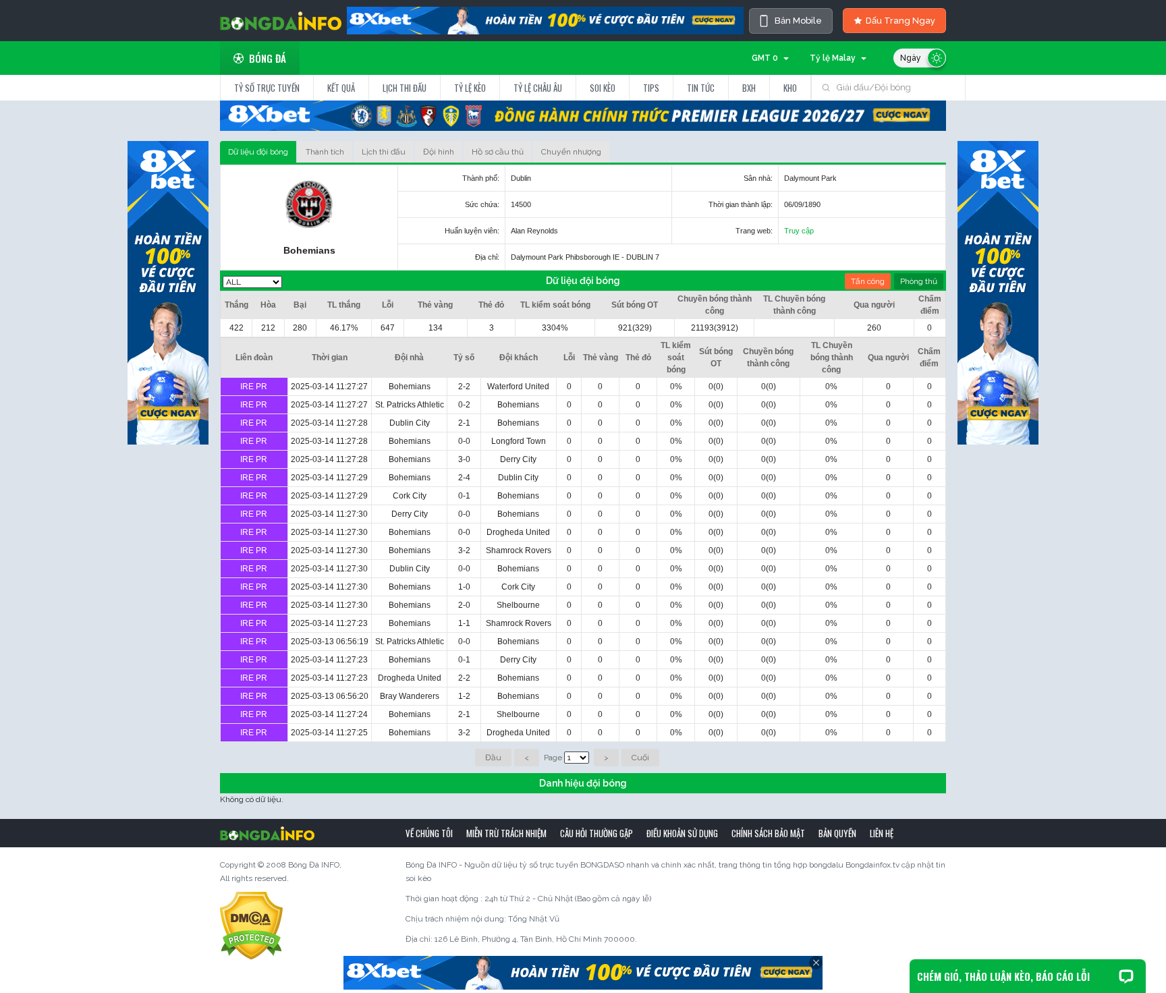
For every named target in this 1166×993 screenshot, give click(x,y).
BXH (749, 87)
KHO (790, 87)
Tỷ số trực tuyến (267, 87)
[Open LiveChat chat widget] (1126, 976)
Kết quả (341, 87)
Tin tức (701, 87)
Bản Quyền (837, 833)
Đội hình (438, 152)
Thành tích (325, 152)
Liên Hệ (881, 833)
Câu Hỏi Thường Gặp (596, 833)
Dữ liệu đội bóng (258, 152)
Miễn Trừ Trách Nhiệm (506, 833)
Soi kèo (602, 87)
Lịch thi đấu (404, 87)
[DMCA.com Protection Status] (251, 925)
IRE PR (253, 386)
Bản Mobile (798, 21)
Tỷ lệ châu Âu (537, 87)
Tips (651, 87)
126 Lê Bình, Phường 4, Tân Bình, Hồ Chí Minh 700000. (536, 939)
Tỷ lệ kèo (470, 87)
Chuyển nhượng (571, 152)
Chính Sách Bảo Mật (768, 833)
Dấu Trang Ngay (900, 21)
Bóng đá (267, 58)
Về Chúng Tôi (429, 833)
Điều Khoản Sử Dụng (682, 833)
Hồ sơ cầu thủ (498, 152)
